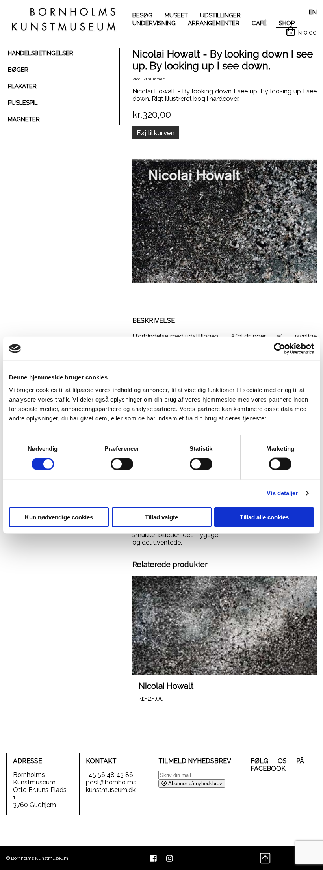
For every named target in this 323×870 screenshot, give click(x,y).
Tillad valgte (161, 516)
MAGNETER (24, 119)
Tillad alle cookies (264, 516)
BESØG (142, 15)
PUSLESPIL (22, 102)
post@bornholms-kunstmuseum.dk (112, 786)
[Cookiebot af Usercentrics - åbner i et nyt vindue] (279, 349)
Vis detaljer (282, 493)
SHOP (287, 23)
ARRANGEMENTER (213, 23)
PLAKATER (22, 86)
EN (313, 12)
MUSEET (176, 15)
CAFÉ (259, 23)
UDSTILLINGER (220, 15)
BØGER (18, 69)
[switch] (122, 464)
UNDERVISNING (154, 23)
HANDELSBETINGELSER (40, 53)
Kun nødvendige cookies (59, 516)
